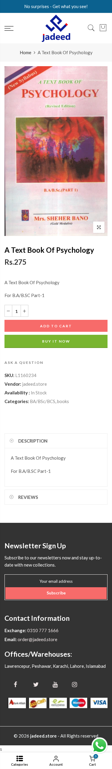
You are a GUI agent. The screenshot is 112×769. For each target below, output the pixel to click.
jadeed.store (34, 384)
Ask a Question (23, 362)
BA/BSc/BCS (42, 401)
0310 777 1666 (42, 630)
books (63, 401)
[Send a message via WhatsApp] (99, 745)
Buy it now (56, 341)
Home (25, 52)
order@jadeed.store (37, 639)
